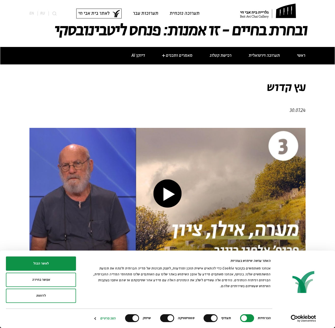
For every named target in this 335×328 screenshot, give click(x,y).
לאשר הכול (41, 263)
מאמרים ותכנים (179, 56)
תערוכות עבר (145, 13)
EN (31, 13)
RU (42, 13)
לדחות (41, 296)
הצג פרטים (108, 318)
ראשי (301, 56)
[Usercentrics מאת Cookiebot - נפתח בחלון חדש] (303, 318)
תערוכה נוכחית (185, 13)
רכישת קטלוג (221, 56)
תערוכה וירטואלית (264, 56)
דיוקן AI (138, 56)
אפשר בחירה (41, 280)
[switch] (212, 318)
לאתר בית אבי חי (94, 13)
